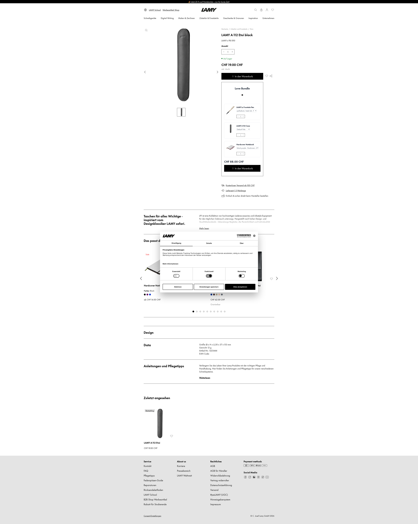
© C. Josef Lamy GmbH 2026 (262, 515)
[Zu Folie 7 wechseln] (214, 311)
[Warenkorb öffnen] (261, 10)
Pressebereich (183, 470)
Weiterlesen (204, 377)
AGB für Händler (218, 470)
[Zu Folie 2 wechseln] (197, 311)
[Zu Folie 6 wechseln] (210, 311)
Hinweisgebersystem (220, 499)
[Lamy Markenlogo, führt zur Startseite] (209, 10)
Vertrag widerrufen (219, 480)
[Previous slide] (145, 72)
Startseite (224, 29)
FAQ (146, 470)
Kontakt (147, 466)
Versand (214, 490)
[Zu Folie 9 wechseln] (221, 311)
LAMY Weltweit (184, 475)
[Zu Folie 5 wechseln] (207, 311)
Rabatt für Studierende (155, 504)
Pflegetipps (149, 475)
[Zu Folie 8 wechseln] (217, 311)
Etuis (251, 29)
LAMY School (150, 494)
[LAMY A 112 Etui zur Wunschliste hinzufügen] (266, 76)
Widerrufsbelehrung (220, 475)
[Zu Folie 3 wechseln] (200, 311)
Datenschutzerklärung (221, 485)
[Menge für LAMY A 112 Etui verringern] (223, 51)
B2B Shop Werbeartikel (155, 499)
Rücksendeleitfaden (153, 490)
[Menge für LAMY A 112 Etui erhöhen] (232, 51)
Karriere (181, 466)
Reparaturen (150, 485)
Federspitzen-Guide (153, 480)
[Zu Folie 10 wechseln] (224, 311)
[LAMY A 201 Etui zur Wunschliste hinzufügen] (271, 279)
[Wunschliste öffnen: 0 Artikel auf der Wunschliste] (272, 10)
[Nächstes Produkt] (277, 278)
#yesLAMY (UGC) (219, 494)
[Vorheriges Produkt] (141, 278)
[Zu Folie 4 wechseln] (203, 311)
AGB (212, 466)
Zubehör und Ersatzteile (239, 29)
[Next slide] (217, 72)
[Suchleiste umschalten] (255, 10)
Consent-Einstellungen (152, 515)
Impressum (215, 504)
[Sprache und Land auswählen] (145, 10)
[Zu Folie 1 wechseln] (193, 311)
